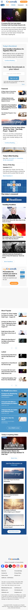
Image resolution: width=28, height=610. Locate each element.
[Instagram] (17, 566)
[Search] (3, 5)
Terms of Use (4, 575)
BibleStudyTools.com (6, 587)
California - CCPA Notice (7, 577)
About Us (3, 570)
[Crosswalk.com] (11, 2)
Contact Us (4, 573)
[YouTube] (14, 566)
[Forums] (21, 566)
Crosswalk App (18, 570)
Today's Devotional (10, 46)
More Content (14, 428)
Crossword (20, 5)
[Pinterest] (6, 566)
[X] (10, 566)
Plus (7, 5)
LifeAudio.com (5, 592)
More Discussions (14, 531)
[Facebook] (2, 566)
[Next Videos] (16, 348)
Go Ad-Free (24, 1)
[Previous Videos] (11, 348)
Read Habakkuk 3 (7, 176)
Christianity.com (18, 590)
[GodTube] (25, 566)
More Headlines (8, 261)
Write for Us (17, 575)
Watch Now (14, 458)
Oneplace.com (18, 592)
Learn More (14, 283)
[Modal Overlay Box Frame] (14, 75)
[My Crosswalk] (10, 269)
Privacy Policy (17, 573)
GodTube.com (17, 587)
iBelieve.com (4, 590)
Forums (13, 5)
